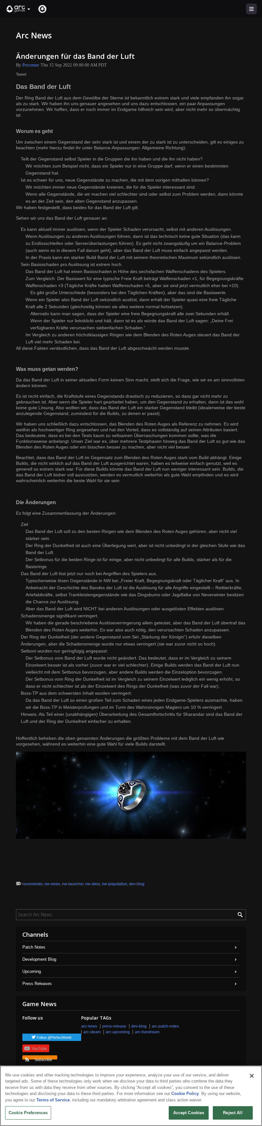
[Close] (252, 1076)
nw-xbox (92, 884)
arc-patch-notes (165, 1026)
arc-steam (92, 1032)
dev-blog (136, 884)
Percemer (30, 65)
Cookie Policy (185, 1093)
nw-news (52, 884)
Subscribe (43, 1059)
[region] (131, 1096)
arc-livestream (147, 1032)
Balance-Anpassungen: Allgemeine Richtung (138, 147)
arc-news (89, 1026)
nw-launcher (72, 884)
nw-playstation (114, 884)
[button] (18, 9)
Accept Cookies (188, 1112)
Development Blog (39, 959)
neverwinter (32, 884)
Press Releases (37, 983)
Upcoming (31, 971)
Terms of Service (53, 1100)
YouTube (39, 1048)
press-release (114, 1026)
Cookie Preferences (28, 1112)
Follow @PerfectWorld (54, 1037)
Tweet (21, 74)
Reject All (232, 1112)
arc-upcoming (118, 1032)
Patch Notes (33, 947)
